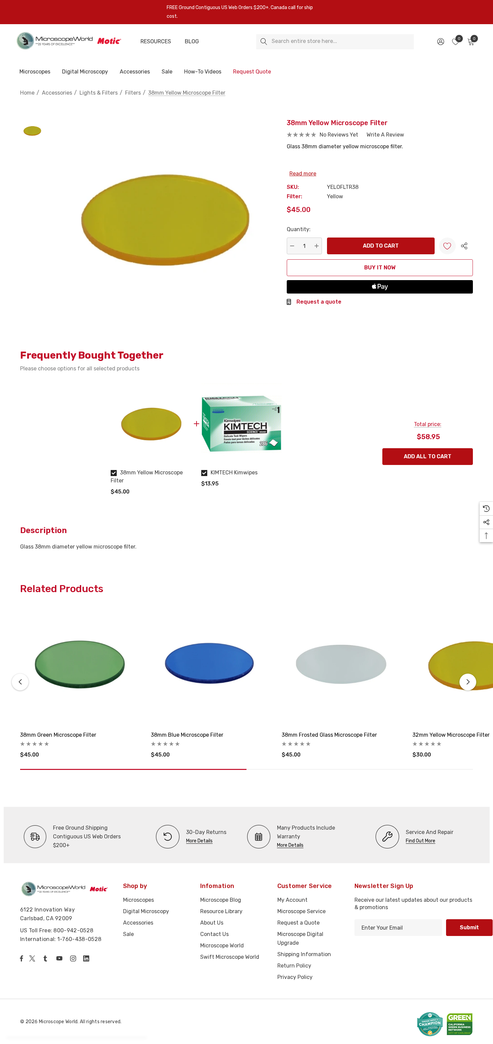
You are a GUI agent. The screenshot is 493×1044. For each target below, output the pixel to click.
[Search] (263, 41)
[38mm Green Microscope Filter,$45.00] (80, 665)
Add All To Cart (427, 456)
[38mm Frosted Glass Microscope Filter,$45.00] (342, 665)
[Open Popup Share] (464, 246)
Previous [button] (20, 682)
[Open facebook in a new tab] (21, 958)
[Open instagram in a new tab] (74, 958)
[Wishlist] (447, 246)
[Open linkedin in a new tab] (87, 958)
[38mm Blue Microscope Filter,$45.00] (211, 665)
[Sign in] (440, 41)
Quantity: (299, 229)
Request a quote (318, 302)
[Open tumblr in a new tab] (46, 958)
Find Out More (420, 841)
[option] (151, 442)
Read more (302, 173)
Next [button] (467, 682)
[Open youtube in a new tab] (60, 958)
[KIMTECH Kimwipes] (241, 423)
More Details (199, 841)
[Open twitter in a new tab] (33, 958)
